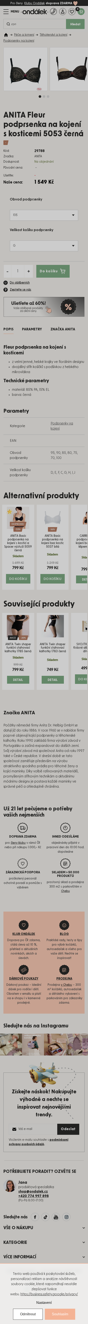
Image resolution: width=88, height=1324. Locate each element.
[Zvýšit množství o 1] (28, 271)
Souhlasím (60, 1314)
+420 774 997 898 (33, 1196)
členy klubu (18, 842)
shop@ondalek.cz (33, 1191)
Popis (8, 329)
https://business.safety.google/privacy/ (49, 1294)
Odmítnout (28, 1314)
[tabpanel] (25, 69)
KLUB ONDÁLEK (23, 934)
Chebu (65, 891)
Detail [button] (18, 679)
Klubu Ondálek (34, 3)
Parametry (32, 329)
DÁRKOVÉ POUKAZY (23, 978)
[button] (18, 572)
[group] (18, 547)
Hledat (75, 24)
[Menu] (11, 11)
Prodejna (64, 978)
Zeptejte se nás (20, 289)
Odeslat (68, 1129)
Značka (62, 329)
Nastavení (44, 1302)
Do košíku (49, 271)
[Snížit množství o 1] (7, 271)
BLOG (64, 934)
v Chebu (66, 984)
